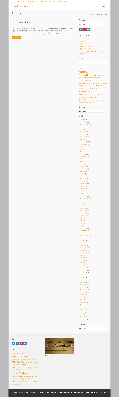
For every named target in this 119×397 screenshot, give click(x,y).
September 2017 (84, 235)
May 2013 (82, 317)
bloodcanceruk (96, 80)
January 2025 (83, 134)
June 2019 (82, 203)
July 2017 (82, 240)
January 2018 (83, 228)
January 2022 (83, 169)
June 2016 (82, 260)
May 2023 (82, 149)
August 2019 (83, 201)
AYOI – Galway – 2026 (86, 39)
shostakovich (98, 100)
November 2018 (84, 211)
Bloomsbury (102, 80)
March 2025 (83, 132)
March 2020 (83, 193)
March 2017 (83, 245)
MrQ (26, 25)
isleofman (92, 88)
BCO (103, 75)
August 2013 (83, 309)
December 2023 (84, 142)
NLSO (101, 94)
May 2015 (82, 282)
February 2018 (84, 225)
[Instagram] (88, 29)
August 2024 (83, 139)
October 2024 (83, 137)
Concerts (89, 86)
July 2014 (82, 294)
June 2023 (82, 146)
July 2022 (82, 164)
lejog (96, 88)
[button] (72, 345)
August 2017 (83, 238)
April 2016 (82, 265)
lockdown (101, 91)
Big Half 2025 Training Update (88, 49)
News (35, 25)
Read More (16, 37)
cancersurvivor (96, 83)
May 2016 (82, 262)
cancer (91, 83)
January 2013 (83, 319)
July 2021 (82, 174)
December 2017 (84, 230)
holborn (86, 88)
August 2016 (83, 255)
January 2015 (83, 287)
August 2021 (83, 171)
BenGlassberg (93, 77)
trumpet (86, 102)
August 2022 (83, 161)
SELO (94, 100)
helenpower (81, 88)
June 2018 (82, 220)
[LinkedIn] (80, 29)
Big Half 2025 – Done (85, 44)
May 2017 (82, 243)
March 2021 (83, 179)
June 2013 (82, 314)
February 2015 (84, 285)
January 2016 (83, 270)
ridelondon (83, 100)
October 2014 (83, 292)
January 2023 (83, 154)
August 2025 (83, 127)
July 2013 (82, 312)
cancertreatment (103, 83)
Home (91, 14)
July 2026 (82, 119)
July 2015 (82, 277)
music (92, 94)
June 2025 (82, 129)
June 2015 (82, 280)
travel (102, 100)
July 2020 (82, 188)
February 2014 (84, 304)
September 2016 (84, 252)
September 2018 (84, 215)
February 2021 (84, 181)
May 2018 (82, 223)
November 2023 (84, 144)
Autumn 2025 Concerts (86, 46)
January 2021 (83, 183)
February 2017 (84, 248)
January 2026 (83, 122)
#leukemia (99, 75)
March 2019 (83, 208)
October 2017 (83, 233)
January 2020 (83, 196)
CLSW (80, 86)
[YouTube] (84, 29)
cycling (95, 85)
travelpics (81, 102)
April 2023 (82, 151)
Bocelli (80, 83)
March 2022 (83, 166)
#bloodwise (84, 71)
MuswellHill (96, 94)
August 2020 (83, 186)
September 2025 (84, 124)
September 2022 (84, 159)
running (90, 100)
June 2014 (82, 297)
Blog (32, 25)
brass (83, 83)
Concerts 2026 (84, 41)
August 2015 (83, 275)
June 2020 (82, 191)
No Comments (43, 25)
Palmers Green (83, 97)
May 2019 (82, 206)
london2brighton (87, 94)
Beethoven (87, 77)
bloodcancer (85, 80)
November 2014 (84, 290)
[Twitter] (13, 343)
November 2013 (84, 307)
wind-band (92, 102)
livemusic (94, 91)
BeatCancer (82, 77)
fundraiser (102, 86)
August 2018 (83, 218)
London (81, 95)
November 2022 (84, 156)
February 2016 (84, 267)
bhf (97, 77)
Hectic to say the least (23, 22)
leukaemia (84, 91)
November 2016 (84, 250)
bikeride (100, 77)
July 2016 (82, 257)
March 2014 (83, 302)
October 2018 (83, 213)
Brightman (86, 83)
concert (84, 86)
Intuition (29, 392)
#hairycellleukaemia (87, 75)
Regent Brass (93, 97)
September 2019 (84, 198)
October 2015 (83, 272)
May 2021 (82, 176)
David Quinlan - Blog (22, 6)
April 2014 (82, 299)
